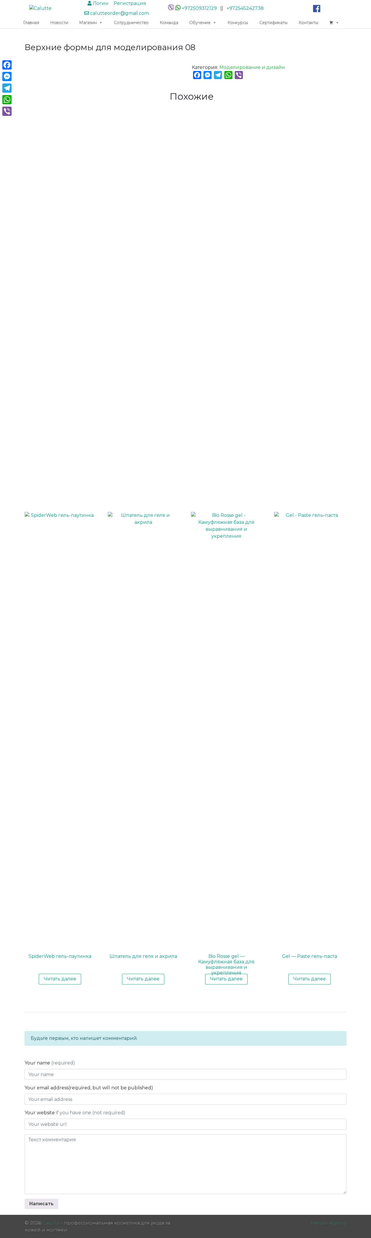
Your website (75, 1112)
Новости (59, 22)
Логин (100, 3)
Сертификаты (273, 22)
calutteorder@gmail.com (119, 13)
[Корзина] (334, 22)
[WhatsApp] (178, 8)
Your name (50, 1063)
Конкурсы (238, 22)
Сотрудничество (131, 22)
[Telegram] (7, 88)
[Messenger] (7, 76)
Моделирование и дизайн (252, 67)
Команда (169, 22)
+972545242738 (245, 8)
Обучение (200, 22)
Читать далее (60, 979)
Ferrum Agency (328, 1223)
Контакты (308, 22)
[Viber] (7, 111)
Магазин (88, 22)
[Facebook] (7, 65)
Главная (31, 22)
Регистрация (129, 3)
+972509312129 (199, 8)
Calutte (51, 1223)
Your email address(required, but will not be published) (89, 1088)
